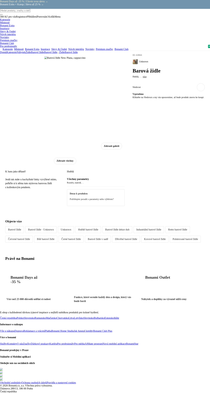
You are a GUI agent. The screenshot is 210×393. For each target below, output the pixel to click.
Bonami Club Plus (102, 331)
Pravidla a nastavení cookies (61, 382)
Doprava (18, 331)
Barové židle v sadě (98, 239)
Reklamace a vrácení (34, 331)
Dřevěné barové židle (126, 239)
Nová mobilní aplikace (114, 343)
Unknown (66, 229)
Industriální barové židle (148, 229)
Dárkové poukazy (40, 343)
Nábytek (21, 52)
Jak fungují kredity (83, 331)
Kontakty (12, 343)
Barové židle (50, 52)
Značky (27, 343)
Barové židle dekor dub (117, 229)
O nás (20, 343)
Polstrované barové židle (185, 239)
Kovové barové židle (155, 239)
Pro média (79, 343)
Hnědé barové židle (88, 229)
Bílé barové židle (45, 239)
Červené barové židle (19, 239)
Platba (48, 331)
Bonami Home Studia (62, 331)
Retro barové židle (177, 229)
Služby (3, 343)
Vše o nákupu (7, 331)
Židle (28, 52)
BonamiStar (132, 343)
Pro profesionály (65, 343)
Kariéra (53, 343)
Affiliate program (94, 343)
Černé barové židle (71, 239)
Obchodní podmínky (10, 382)
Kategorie (12, 52)
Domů (3, 52)
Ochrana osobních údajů (34, 382)
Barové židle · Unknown (41, 229)
